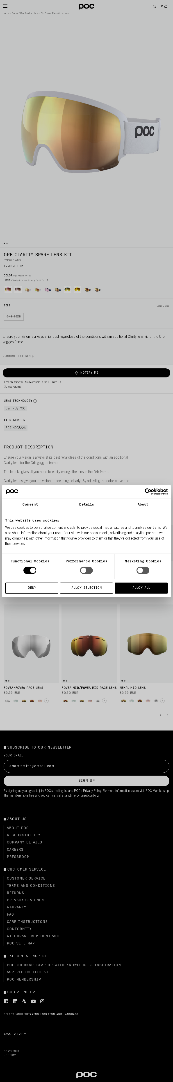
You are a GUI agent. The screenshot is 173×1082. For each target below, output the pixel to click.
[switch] (86, 570)
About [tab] (143, 504)
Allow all (141, 588)
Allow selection (86, 588)
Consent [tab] (30, 504)
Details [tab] (86, 504)
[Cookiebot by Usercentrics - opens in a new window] (148, 491)
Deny (32, 588)
